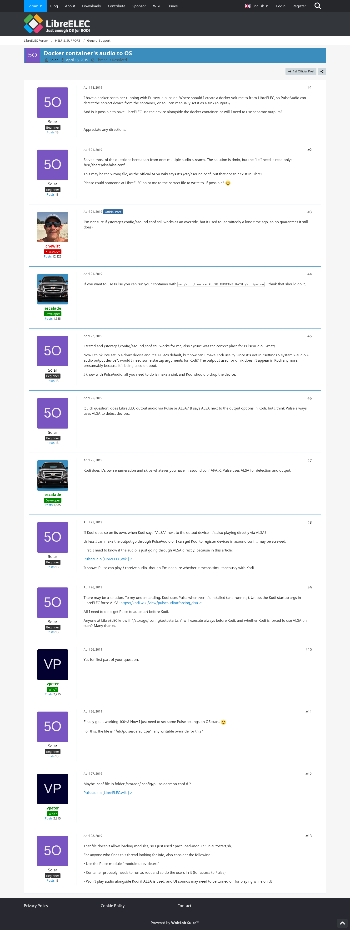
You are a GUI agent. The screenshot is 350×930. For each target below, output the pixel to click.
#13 (308, 835)
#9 (309, 587)
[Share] (322, 71)
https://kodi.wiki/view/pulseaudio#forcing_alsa (159, 602)
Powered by (175, 922)
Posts (51, 132)
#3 (309, 211)
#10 (308, 649)
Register (299, 6)
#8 (309, 522)
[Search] (318, 6)
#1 (309, 87)
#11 (308, 711)
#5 (309, 336)
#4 (309, 274)
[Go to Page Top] (342, 923)
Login (280, 6)
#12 (308, 773)
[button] (257, 6)
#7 (309, 460)
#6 (309, 398)
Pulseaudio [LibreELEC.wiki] (106, 558)
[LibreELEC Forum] (175, 24)
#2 (309, 149)
